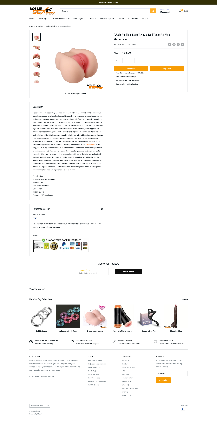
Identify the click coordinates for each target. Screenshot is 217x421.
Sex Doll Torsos (94, 378)
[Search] (153, 10)
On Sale (121, 19)
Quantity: (117, 60)
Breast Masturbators (95, 367)
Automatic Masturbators (97, 381)
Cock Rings (42, 19)
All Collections (133, 19)
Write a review (128, 272)
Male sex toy (119, 44)
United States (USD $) (38, 405)
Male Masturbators (60, 19)
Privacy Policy (127, 378)
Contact (125, 364)
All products (39, 26)
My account (165, 12)
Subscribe (163, 380)
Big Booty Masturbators (97, 364)
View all (185, 299)
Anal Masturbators (95, 360)
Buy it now (167, 69)
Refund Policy (127, 381)
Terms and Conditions (130, 388)
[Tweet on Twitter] (178, 44)
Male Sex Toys (105, 19)
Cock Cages (78, 19)
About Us (125, 360)
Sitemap (125, 392)
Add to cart (131, 69)
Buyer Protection (128, 367)
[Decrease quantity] (125, 60)
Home (31, 19)
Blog (143, 19)
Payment (125, 374)
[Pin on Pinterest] (174, 44)
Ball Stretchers (93, 385)
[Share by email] (182, 44)
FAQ (123, 371)
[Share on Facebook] (169, 44)
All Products (126, 395)
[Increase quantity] (136, 60)
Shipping (125, 385)
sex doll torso (90, 144)
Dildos (91, 19)
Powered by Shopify (35, 414)
